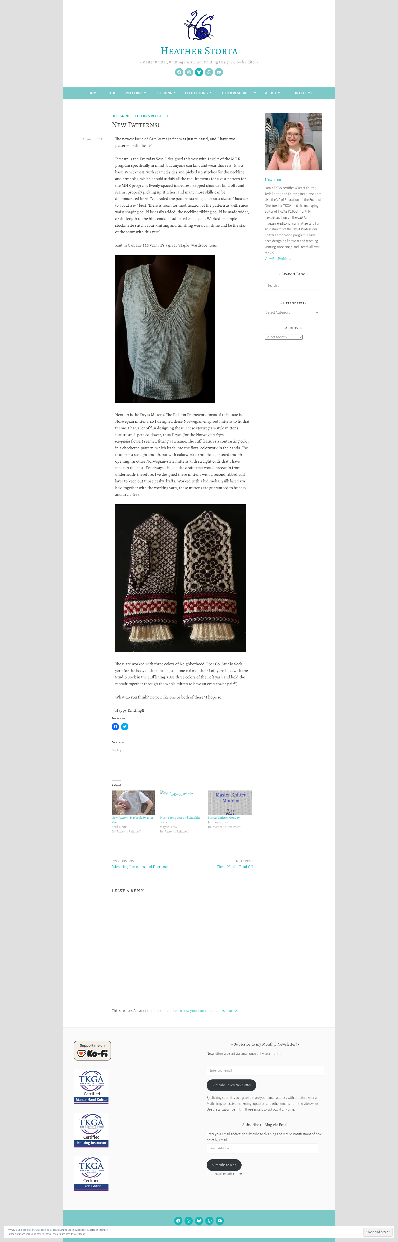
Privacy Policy (78, 1234)
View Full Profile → (278, 259)
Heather (273, 179)
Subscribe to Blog (224, 1165)
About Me (274, 93)
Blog (112, 93)
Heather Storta (199, 50)
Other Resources (236, 93)
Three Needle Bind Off (235, 864)
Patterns (134, 93)
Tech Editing (196, 93)
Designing (121, 116)
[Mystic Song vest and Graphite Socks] (181, 802)
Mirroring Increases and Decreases (140, 864)
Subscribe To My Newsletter (231, 1085)
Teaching (163, 93)
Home (93, 93)
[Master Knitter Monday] (230, 802)
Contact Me (302, 93)
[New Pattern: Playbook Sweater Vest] (133, 802)
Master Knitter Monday (224, 817)
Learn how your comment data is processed (207, 1011)
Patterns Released (150, 116)
